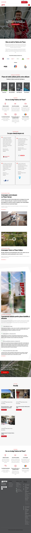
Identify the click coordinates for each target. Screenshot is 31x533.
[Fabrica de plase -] (3, 5)
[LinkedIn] (26, 0)
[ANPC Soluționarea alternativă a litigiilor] (19, 489)
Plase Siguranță (19, 92)
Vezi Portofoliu (3, 209)
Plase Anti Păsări (12, 92)
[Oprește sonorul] (24, 245)
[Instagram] (24, 0)
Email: (26, 492)
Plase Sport (4, 92)
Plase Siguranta (11, 485)
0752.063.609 (27, 509)
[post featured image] (4, 89)
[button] (14, 218)
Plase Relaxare (26, 92)
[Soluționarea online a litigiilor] (19, 491)
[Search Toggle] (27, 5)
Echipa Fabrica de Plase (9, 428)
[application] (14, 218)
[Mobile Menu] (29, 5)
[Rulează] (2, 245)
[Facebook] (21, 0)
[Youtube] (23, 0)
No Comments (3, 403)
